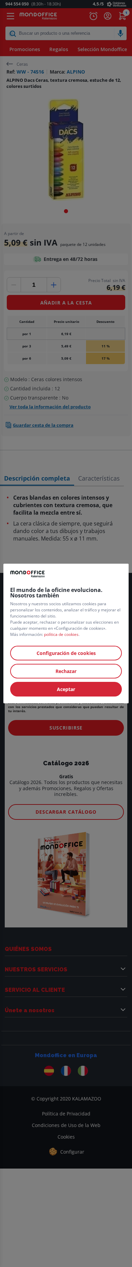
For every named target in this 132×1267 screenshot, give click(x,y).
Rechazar (66, 671)
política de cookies (61, 634)
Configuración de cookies (66, 653)
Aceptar (66, 689)
